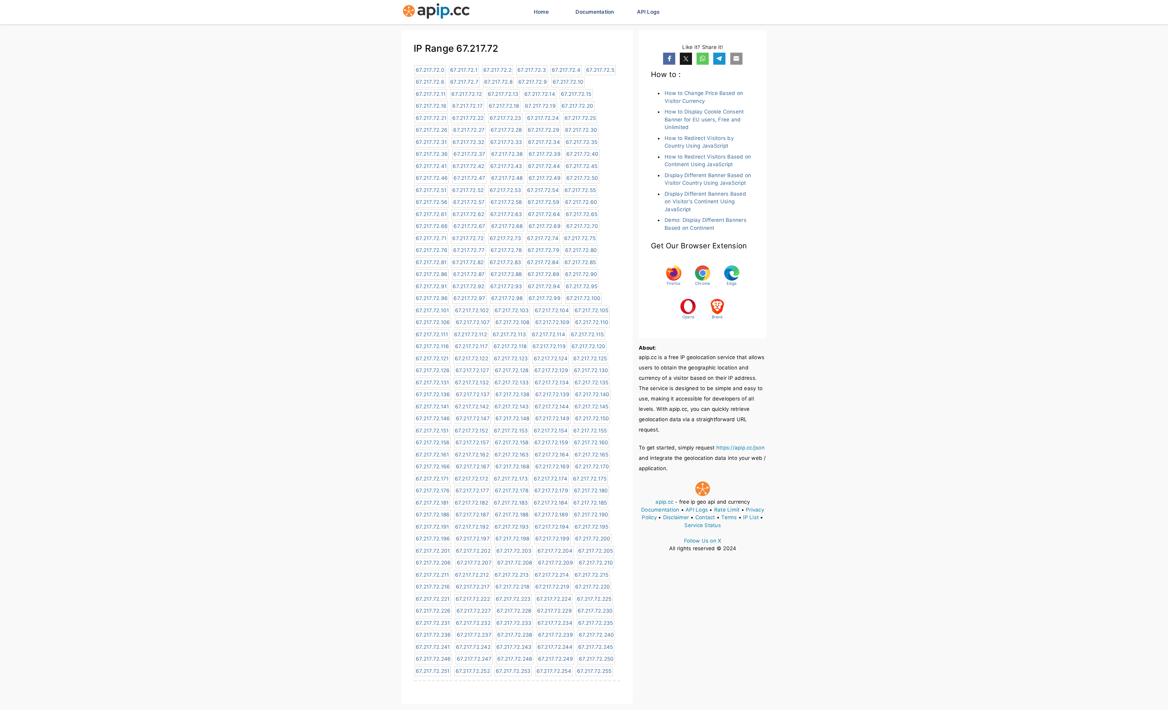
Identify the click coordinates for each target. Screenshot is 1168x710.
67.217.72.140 (592, 394)
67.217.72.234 (554, 623)
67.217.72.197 (473, 539)
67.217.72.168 (512, 466)
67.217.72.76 (431, 250)
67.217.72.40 (582, 154)
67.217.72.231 (433, 623)
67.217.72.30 (581, 130)
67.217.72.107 (473, 322)
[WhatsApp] (703, 59)
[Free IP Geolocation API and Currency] (436, 12)
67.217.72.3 (531, 70)
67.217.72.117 (471, 346)
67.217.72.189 (551, 515)
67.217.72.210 (596, 563)
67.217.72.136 (433, 394)
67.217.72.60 (581, 202)
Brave (717, 316)
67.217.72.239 (555, 635)
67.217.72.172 (471, 479)
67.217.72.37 (469, 154)
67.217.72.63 (506, 214)
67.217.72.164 (552, 455)
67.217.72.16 (431, 106)
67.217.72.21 (431, 118)
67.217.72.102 (472, 310)
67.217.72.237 (474, 635)
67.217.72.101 (432, 310)
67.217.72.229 (554, 611)
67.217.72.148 (512, 418)
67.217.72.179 (551, 491)
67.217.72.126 (433, 370)
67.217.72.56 (431, 202)
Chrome (703, 283)
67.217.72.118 (510, 346)
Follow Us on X (702, 541)
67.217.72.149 (552, 418)
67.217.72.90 (581, 274)
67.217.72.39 (545, 154)
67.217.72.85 (580, 262)
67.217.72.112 (470, 334)
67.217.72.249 (555, 659)
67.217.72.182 (471, 503)
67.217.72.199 (552, 539)
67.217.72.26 (431, 130)
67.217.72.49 (545, 178)
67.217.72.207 (474, 563)
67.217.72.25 (580, 118)
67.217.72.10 (568, 82)
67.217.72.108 (512, 322)
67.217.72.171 (432, 479)
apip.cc (664, 502)
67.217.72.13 (503, 94)
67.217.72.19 (540, 106)
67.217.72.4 (566, 70)
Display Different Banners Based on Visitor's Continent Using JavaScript (705, 201)
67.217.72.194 (552, 527)
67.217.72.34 (544, 142)
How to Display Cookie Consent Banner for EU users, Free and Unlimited (704, 119)
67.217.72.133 (512, 382)
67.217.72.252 (473, 671)
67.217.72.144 (552, 407)
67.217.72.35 (581, 142)
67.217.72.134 (552, 382)
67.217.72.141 (432, 407)
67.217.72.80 (581, 250)
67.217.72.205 (595, 551)
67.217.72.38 (507, 154)
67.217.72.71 (431, 238)
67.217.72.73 (505, 238)
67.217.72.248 (514, 659)
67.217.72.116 (432, 346)
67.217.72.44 (544, 166)
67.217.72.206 (433, 563)
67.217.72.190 (591, 515)
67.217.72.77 (469, 250)
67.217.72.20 (577, 106)
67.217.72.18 (504, 106)
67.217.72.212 (472, 575)
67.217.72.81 (431, 262)
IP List (751, 517)
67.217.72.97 (469, 298)
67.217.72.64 (544, 214)
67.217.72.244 (554, 647)
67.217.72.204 (554, 551)
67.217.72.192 (472, 527)
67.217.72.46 (432, 178)
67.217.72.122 (471, 358)
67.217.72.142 (472, 407)
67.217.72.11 (431, 94)
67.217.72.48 (507, 178)
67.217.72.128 (511, 370)
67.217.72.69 (545, 226)
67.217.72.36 (432, 154)
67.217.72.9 (532, 82)
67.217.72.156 (433, 442)
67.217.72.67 (469, 226)
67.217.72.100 (583, 298)
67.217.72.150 (592, 418)
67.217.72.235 (595, 623)
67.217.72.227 (474, 611)
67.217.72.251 (433, 671)
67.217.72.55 (580, 190)
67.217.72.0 (430, 70)
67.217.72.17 (467, 106)
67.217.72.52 (468, 190)
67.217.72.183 (511, 503)
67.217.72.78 (506, 250)
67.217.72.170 (592, 466)
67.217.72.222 (473, 599)
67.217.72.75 (580, 238)
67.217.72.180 (591, 491)
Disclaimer (676, 517)
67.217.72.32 (468, 142)
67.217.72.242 (473, 647)
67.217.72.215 (591, 575)
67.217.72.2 (497, 70)
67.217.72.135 (591, 382)
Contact (705, 517)
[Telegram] (719, 59)
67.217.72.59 (543, 202)
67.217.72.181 (432, 503)
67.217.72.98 (507, 298)
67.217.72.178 (511, 491)
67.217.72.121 (432, 358)
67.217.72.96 (432, 298)
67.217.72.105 (591, 310)
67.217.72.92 (468, 286)
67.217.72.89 (543, 274)
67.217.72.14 (539, 94)
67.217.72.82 (468, 262)
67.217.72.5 (600, 70)
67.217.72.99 (545, 298)
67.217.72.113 (509, 334)
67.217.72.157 (472, 442)
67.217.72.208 (514, 563)
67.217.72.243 (513, 647)
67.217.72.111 (432, 334)
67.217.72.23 (505, 118)
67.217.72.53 (505, 190)
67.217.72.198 (512, 539)
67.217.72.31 (431, 142)
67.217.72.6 (430, 82)
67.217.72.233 (513, 623)
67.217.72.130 (591, 370)
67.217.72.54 (543, 190)
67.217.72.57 (469, 202)
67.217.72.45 (581, 166)
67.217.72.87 (469, 274)
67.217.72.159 (551, 442)
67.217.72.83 (505, 262)
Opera (688, 316)
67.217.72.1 (464, 70)
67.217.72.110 (591, 322)
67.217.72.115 (587, 334)
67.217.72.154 (551, 431)
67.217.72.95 (581, 286)
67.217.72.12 (466, 94)
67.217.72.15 (576, 94)
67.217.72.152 (471, 431)
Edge (732, 283)
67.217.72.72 (468, 238)
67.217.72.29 (543, 130)
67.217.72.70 (582, 226)
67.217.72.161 (432, 455)
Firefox (674, 283)
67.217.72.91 (431, 286)
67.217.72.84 (543, 262)
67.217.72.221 (433, 599)
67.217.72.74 (542, 238)
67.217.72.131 (432, 382)
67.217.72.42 (468, 166)
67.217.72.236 (433, 635)
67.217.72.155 (590, 431)
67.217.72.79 (543, 250)
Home (541, 12)
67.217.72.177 (472, 491)
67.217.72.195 (591, 527)
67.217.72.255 (594, 671)
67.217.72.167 (473, 466)
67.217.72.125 (590, 358)
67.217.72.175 (590, 479)
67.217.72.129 (551, 370)
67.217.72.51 (431, 190)
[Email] (736, 59)
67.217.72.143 (512, 407)
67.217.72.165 (591, 455)
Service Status (702, 525)
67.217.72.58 (506, 202)
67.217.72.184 (551, 503)
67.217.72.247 (474, 659)
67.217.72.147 (473, 418)
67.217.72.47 (469, 178)
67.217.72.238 (514, 635)
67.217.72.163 (512, 455)
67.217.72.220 (592, 587)
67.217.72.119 (549, 346)
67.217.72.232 (473, 623)
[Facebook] (669, 59)
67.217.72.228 (514, 611)
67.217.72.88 (506, 274)
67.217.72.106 (433, 322)
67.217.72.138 (512, 394)
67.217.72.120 (588, 346)
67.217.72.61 (431, 214)
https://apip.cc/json (740, 448)
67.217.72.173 (511, 479)
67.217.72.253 (513, 671)
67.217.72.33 (506, 142)
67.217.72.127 (472, 370)
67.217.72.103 (512, 310)
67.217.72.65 (581, 214)
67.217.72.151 (432, 431)
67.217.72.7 (464, 82)
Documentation (594, 12)
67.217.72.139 (552, 394)
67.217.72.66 (432, 226)
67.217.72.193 (512, 527)
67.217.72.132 (472, 382)
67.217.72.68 (507, 226)
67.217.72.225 (594, 599)
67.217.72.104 (552, 310)
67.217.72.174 (550, 479)
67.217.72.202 (473, 551)
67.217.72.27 (469, 130)
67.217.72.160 (591, 442)
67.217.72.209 (555, 563)
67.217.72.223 (513, 599)
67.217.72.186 (433, 515)
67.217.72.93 (506, 286)
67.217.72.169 (552, 466)
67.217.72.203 (513, 551)
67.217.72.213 (512, 575)
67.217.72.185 (590, 503)
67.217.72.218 (512, 587)
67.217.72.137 (473, 394)
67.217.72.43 (506, 166)
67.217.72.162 (472, 455)
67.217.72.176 (433, 491)
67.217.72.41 (431, 166)
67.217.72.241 (433, 647)
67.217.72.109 (552, 322)
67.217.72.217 (473, 587)
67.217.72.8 (498, 82)
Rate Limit (727, 510)
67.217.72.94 (544, 286)
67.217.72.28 (506, 130)
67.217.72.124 (551, 358)
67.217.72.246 (433, 659)
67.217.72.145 (591, 407)
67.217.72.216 (433, 587)
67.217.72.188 (511, 515)
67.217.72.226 (433, 611)
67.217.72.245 (595, 647)
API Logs (648, 12)
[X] (686, 59)
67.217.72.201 (433, 551)
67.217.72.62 (468, 214)
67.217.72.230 (595, 611)
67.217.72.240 (596, 635)
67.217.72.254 (554, 671)
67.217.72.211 (432, 575)
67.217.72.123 (511, 358)
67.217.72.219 (552, 587)
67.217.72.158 (511, 442)
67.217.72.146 (433, 418)
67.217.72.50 (582, 178)
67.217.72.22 (468, 118)
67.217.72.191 (432, 527)
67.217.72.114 (548, 334)
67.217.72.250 (596, 659)
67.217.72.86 (431, 274)
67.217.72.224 (554, 599)
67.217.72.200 (592, 539)
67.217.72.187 (472, 515)
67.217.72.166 (433, 466)
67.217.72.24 (543, 118)
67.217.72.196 (433, 539)
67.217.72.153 (511, 431)
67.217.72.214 (552, 575)
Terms (729, 517)
